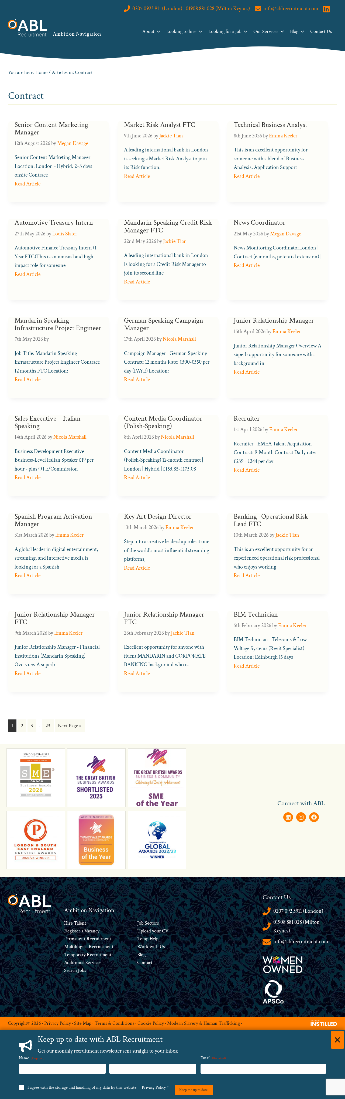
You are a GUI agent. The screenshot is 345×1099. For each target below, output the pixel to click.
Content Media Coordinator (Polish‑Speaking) (163, 422)
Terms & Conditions (114, 1023)
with (154, 947)
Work (143, 947)
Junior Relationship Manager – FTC (57, 618)
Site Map (82, 1023)
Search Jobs (75, 970)
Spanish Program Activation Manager (53, 520)
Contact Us (321, 31)
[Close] (337, 1040)
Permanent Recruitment (87, 939)
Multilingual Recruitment (88, 947)
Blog (294, 31)
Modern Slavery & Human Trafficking (203, 1023)
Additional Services (82, 962)
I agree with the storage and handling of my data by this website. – (98, 1087)
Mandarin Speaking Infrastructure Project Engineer (58, 324)
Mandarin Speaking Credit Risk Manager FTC (168, 226)
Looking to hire (181, 31)
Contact (145, 962)
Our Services (265, 31)
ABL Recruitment (27, 27)
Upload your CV (152, 931)
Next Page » (70, 727)
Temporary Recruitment (88, 955)
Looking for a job (225, 31)
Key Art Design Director (158, 516)
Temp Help (147, 939)
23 (49, 727)
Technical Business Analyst (270, 124)
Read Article (27, 183)
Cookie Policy (150, 1023)
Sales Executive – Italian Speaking (48, 422)
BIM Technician (256, 614)
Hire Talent (75, 923)
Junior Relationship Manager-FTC (165, 618)
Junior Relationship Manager (274, 320)
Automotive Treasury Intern (54, 222)
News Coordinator (259, 222)
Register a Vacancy (81, 931)
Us (161, 947)
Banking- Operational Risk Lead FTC (271, 520)
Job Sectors (148, 923)
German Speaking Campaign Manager (163, 324)
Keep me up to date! (194, 1089)
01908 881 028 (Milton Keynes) (296, 927)
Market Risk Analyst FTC (159, 124)
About (148, 31)
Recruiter (247, 418)
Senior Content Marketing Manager (51, 128)
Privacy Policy (57, 1023)
